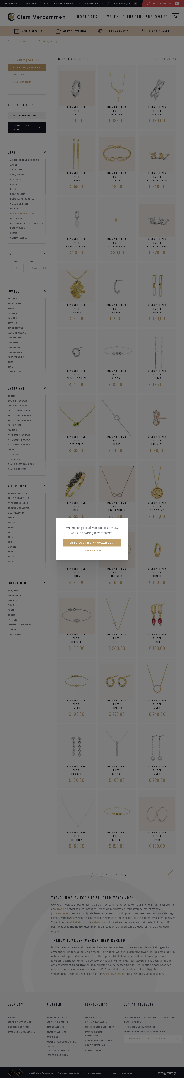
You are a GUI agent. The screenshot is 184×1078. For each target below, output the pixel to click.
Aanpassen (92, 550)
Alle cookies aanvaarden (92, 542)
